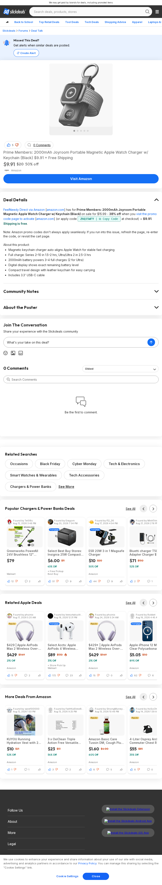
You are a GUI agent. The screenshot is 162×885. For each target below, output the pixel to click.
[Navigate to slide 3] (81, 131)
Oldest (89, 368)
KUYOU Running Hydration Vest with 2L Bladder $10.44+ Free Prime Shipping (23, 740)
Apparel (137, 22)
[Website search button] (147, 11)
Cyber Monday (84, 464)
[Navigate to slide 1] (74, 131)
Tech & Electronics (124, 464)
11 (12, 675)
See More (66, 486)
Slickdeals (9, 30)
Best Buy (53, 573)
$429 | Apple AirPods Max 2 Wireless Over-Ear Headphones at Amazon (22, 646)
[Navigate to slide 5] (87, 131)
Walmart (11, 573)
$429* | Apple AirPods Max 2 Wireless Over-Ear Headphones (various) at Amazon (105, 646)
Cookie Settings (67, 876)
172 (54, 675)
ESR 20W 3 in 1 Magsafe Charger (106, 552)
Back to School (23, 22)
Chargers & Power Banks (30, 486)
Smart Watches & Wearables (33, 475)
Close (96, 876)
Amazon (93, 573)
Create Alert (28, 53)
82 (135, 675)
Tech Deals (92, 22)
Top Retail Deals (49, 22)
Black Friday (50, 464)
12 (12, 581)
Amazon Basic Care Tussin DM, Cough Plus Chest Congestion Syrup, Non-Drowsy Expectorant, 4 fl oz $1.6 (106, 740)
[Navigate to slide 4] (84, 131)
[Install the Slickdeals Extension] (128, 809)
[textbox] (75, 342)
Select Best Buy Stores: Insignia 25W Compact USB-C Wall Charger (65, 552)
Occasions (19, 464)
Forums (23, 30)
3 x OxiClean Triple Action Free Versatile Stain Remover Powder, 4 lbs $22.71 (65, 740)
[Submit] (8, 379)
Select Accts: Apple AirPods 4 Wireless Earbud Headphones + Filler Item (64, 646)
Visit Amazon (81, 179)
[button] (16, 145)
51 (53, 581)
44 (95, 581)
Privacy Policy (87, 863)
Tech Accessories (84, 475)
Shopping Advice (115, 22)
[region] (81, 870)
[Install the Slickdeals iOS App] (128, 832)
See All (130, 508)
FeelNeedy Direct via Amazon (24, 209)
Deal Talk (37, 30)
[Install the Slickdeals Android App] (128, 821)
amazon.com (55, 209)
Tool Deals (72, 22)
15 (94, 675)
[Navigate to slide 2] (77, 131)
